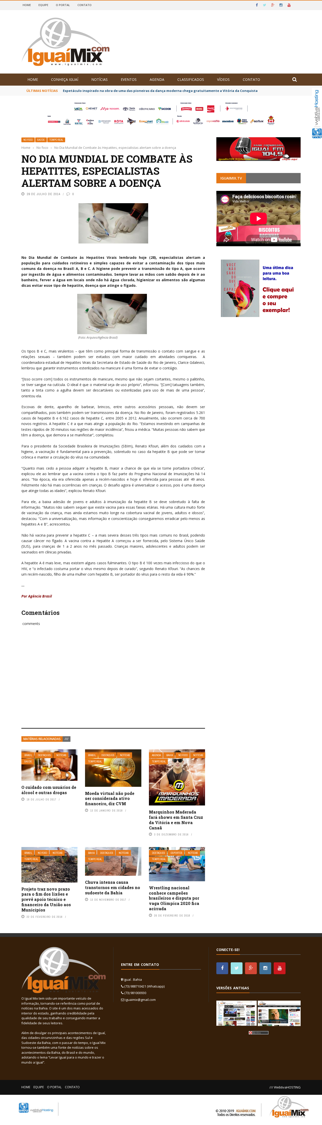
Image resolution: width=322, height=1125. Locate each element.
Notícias (99, 79)
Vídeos (223, 79)
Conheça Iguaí (64, 79)
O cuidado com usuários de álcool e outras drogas (48, 790)
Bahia (169, 755)
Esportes (176, 853)
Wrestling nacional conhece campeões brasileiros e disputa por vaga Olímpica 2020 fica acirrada (174, 898)
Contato (84, 5)
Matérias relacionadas (42, 739)
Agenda (157, 79)
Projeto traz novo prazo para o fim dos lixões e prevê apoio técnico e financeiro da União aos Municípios (46, 899)
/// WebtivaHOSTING (285, 1087)
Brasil (28, 755)
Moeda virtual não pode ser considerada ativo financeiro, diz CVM (109, 798)
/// (66, 739)
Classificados (190, 79)
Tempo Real (56, 140)
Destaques (44, 755)
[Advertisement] (113, 682)
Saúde (41, 140)
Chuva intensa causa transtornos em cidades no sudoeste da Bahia (112, 887)
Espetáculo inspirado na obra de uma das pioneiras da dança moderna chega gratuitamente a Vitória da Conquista (160, 90)
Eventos (129, 79)
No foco (28, 140)
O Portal (63, 5)
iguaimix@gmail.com (140, 999)
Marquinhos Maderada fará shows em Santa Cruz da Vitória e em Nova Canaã (176, 819)
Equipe (43, 5)
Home (27, 5)
